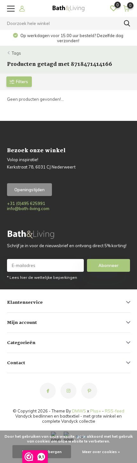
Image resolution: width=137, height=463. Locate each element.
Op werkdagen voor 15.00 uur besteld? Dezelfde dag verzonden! (71, 38)
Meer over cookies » (101, 451)
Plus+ (95, 410)
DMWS (79, 410)
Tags (16, 53)
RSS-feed (114, 410)
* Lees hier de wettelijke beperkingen (42, 277)
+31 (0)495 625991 (26, 203)
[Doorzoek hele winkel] (127, 23)
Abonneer (108, 265)
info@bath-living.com (28, 208)
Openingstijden (29, 189)
